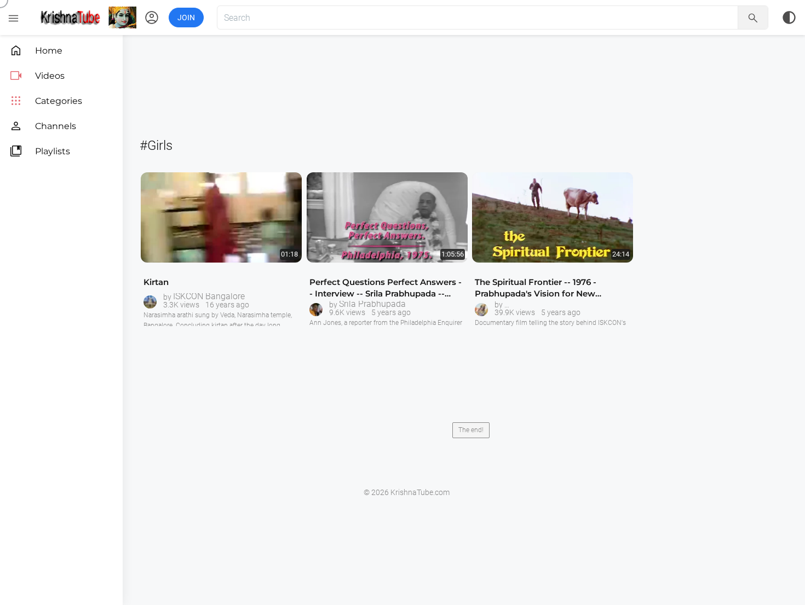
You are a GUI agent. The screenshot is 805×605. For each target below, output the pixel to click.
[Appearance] (789, 17)
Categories (45, 101)
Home (35, 50)
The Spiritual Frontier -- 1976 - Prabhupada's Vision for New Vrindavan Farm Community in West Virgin (551, 288)
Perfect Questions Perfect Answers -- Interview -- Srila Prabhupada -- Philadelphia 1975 (385, 288)
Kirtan (156, 282)
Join (186, 17)
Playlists (39, 151)
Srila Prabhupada (372, 304)
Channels (42, 126)
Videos (37, 75)
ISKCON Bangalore (209, 296)
